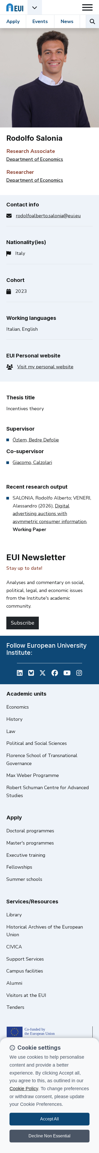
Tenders (15, 1007)
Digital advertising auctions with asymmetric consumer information (49, 514)
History (14, 719)
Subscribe (22, 622)
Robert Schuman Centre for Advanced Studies (47, 791)
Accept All (49, 1119)
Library (14, 915)
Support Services (25, 959)
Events (40, 21)
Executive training (25, 855)
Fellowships (19, 867)
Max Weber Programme (32, 775)
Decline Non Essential (49, 1136)
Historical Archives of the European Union (44, 931)
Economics (17, 707)
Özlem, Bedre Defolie (36, 440)
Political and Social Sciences (36, 743)
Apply (13, 21)
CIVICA (14, 947)
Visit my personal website (45, 367)
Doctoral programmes (30, 831)
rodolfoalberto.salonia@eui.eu (48, 216)
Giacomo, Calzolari (32, 462)
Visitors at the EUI (26, 995)
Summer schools (24, 879)
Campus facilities (24, 971)
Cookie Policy (24, 1088)
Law (10, 731)
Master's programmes (30, 843)
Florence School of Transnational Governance (41, 759)
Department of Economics (34, 159)
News (67, 21)
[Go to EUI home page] (14, 7)
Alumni (14, 983)
